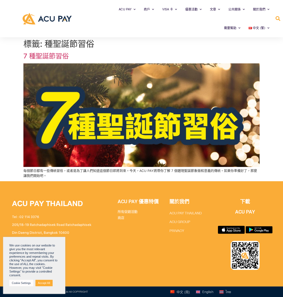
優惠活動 (191, 9)
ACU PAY (125, 9)
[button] (277, 18)
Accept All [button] (44, 283)
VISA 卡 (167, 9)
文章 (213, 9)
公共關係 (234, 9)
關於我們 (259, 9)
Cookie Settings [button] (21, 283)
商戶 (147, 9)
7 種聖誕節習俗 (46, 56)
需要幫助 (230, 28)
